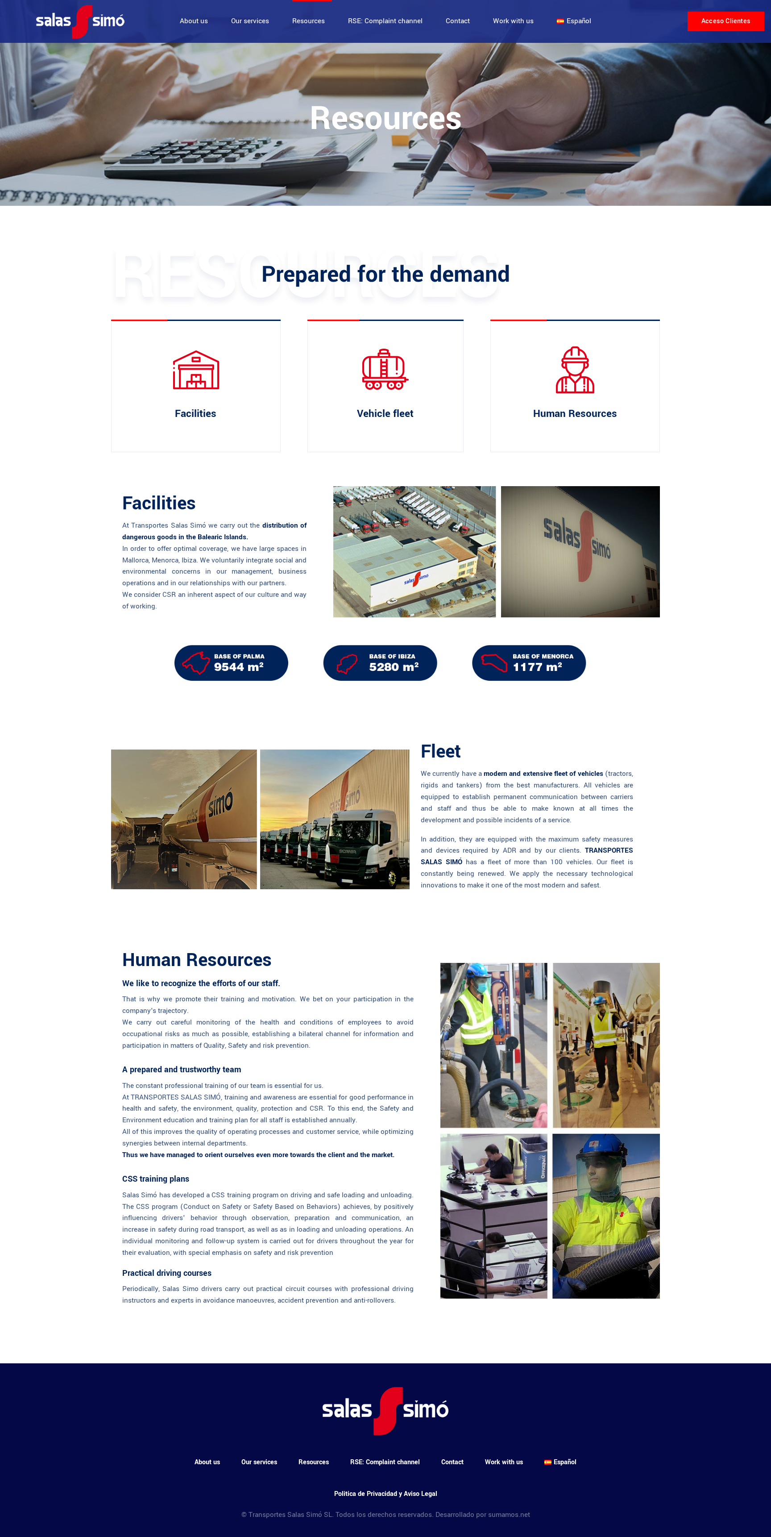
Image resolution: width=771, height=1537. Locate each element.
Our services (250, 21)
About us (194, 21)
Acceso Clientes (725, 21)
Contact (458, 21)
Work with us (513, 21)
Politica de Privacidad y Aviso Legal (385, 1494)
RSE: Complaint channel (385, 21)
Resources (308, 21)
